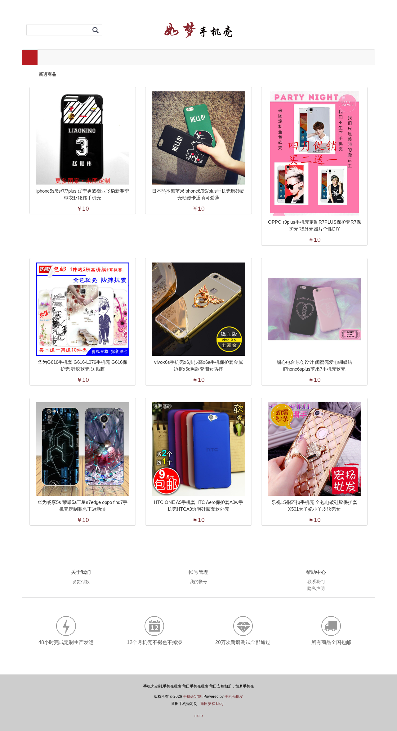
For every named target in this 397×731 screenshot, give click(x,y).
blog (220, 703)
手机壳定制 (192, 696)
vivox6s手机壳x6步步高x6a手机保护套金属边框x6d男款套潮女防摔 (198, 365)
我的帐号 (198, 582)
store (198, 716)
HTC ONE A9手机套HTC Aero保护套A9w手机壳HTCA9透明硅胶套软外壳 (198, 506)
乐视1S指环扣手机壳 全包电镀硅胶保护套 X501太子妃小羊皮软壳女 (314, 506)
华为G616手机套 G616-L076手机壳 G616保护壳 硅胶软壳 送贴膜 (82, 365)
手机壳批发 (234, 696)
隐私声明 (316, 589)
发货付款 (81, 582)
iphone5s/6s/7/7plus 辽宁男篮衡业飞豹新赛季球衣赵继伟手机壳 (82, 194)
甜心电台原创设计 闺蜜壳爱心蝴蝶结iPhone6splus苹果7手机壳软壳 (314, 365)
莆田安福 (207, 703)
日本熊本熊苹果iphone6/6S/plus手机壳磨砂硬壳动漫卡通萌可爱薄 (198, 194)
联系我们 (316, 582)
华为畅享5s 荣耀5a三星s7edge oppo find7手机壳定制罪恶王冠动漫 (82, 506)
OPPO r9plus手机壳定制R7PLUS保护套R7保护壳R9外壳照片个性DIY (314, 225)
